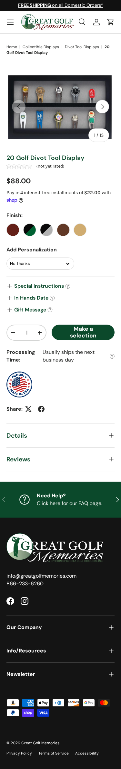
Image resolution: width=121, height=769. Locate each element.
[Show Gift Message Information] (50, 310)
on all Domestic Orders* (60, 5)
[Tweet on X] (28, 409)
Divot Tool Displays (82, 46)
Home (11, 46)
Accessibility (87, 753)
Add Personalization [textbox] (31, 249)
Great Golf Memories (40, 743)
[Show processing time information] (112, 356)
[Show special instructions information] (68, 286)
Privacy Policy (19, 753)
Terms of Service (53, 753)
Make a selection (83, 332)
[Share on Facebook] (41, 409)
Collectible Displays (41, 46)
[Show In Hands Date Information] (52, 298)
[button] (111, 22)
